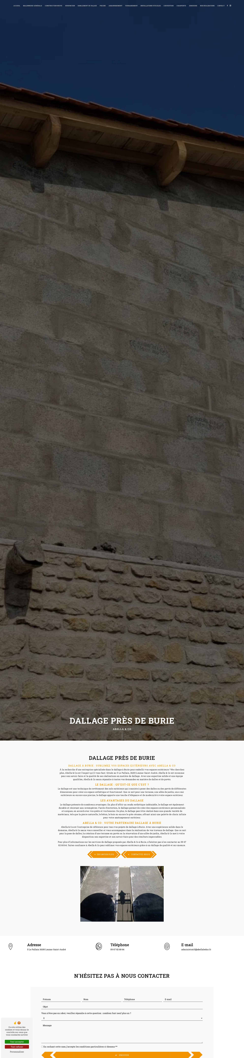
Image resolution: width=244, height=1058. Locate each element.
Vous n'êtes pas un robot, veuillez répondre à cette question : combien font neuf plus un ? (86, 1013)
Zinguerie (193, 6)
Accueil (16, 6)
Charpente (181, 6)
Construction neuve (53, 6)
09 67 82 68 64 (117, 949)
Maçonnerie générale (32, 6)
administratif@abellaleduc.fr (196, 949)
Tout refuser (17, 1046)
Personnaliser (17, 1051)
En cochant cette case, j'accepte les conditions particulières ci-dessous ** (80, 1046)
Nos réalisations (207, 6)
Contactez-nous (140, 854)
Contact (221, 6)
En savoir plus (105, 854)
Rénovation (70, 6)
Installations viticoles (150, 6)
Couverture (169, 6)
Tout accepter (17, 1041)
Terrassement (131, 6)
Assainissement (115, 6)
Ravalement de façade (87, 6)
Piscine (103, 6)
